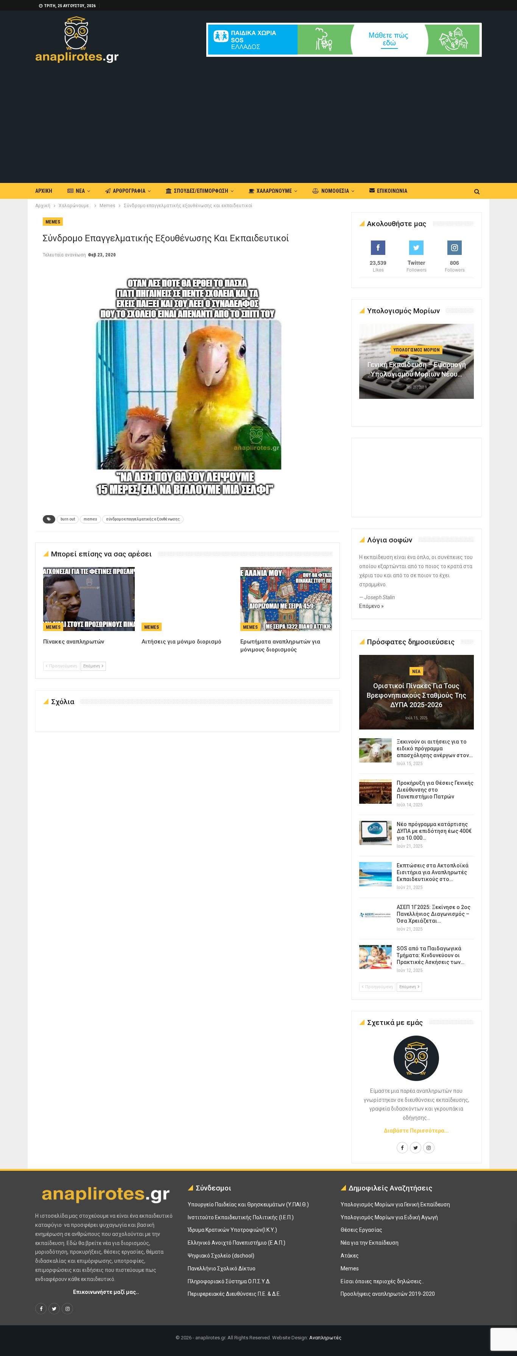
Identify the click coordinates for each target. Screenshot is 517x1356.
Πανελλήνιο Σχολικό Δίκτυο (221, 1268)
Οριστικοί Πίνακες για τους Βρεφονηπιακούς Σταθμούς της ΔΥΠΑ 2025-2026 (416, 695)
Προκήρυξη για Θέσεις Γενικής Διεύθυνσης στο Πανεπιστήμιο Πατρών (435, 790)
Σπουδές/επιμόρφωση (201, 191)
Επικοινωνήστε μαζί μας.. (106, 1292)
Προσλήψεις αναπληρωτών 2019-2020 (388, 1294)
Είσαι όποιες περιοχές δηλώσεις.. (382, 1281)
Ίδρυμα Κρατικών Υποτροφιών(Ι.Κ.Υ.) (232, 1230)
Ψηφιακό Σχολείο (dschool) (221, 1256)
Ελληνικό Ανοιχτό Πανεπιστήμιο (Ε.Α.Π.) (236, 1243)
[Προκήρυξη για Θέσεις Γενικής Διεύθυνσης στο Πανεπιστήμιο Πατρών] (375, 792)
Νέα (80, 191)
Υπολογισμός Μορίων (417, 350)
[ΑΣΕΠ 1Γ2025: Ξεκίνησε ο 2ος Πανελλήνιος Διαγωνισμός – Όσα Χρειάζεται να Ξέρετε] (375, 916)
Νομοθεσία (335, 191)
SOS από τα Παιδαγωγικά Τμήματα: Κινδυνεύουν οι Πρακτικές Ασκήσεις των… (430, 955)
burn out (68, 519)
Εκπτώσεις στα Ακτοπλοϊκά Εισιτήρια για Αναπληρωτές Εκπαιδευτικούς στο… (433, 872)
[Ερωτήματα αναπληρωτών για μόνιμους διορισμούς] (286, 599)
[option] (416, 365)
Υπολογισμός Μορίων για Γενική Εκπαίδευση (395, 1204)
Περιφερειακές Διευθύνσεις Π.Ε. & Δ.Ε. (234, 1294)
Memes (52, 222)
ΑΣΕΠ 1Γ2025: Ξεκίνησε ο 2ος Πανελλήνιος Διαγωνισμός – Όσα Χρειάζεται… (433, 914)
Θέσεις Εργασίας (361, 1230)
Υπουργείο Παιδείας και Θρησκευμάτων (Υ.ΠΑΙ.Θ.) (248, 1204)
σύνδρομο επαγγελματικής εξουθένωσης (143, 519)
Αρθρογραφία (129, 191)
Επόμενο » (371, 606)
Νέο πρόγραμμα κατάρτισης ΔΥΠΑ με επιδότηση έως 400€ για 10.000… (434, 831)
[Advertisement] (258, 120)
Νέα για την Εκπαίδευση (370, 1243)
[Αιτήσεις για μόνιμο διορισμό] (187, 599)
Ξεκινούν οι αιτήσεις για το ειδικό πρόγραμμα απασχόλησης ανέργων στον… (435, 748)
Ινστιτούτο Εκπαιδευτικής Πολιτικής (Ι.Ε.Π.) (241, 1217)
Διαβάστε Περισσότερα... (416, 1131)
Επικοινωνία (392, 191)
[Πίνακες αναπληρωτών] (89, 599)
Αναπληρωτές (325, 1337)
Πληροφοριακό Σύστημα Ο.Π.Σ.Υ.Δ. (229, 1281)
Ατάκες (350, 1256)
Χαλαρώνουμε (274, 191)
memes (90, 519)
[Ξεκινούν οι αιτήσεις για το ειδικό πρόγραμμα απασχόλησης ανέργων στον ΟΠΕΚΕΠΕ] (375, 750)
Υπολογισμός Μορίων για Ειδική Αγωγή (389, 1217)
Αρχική (43, 191)
